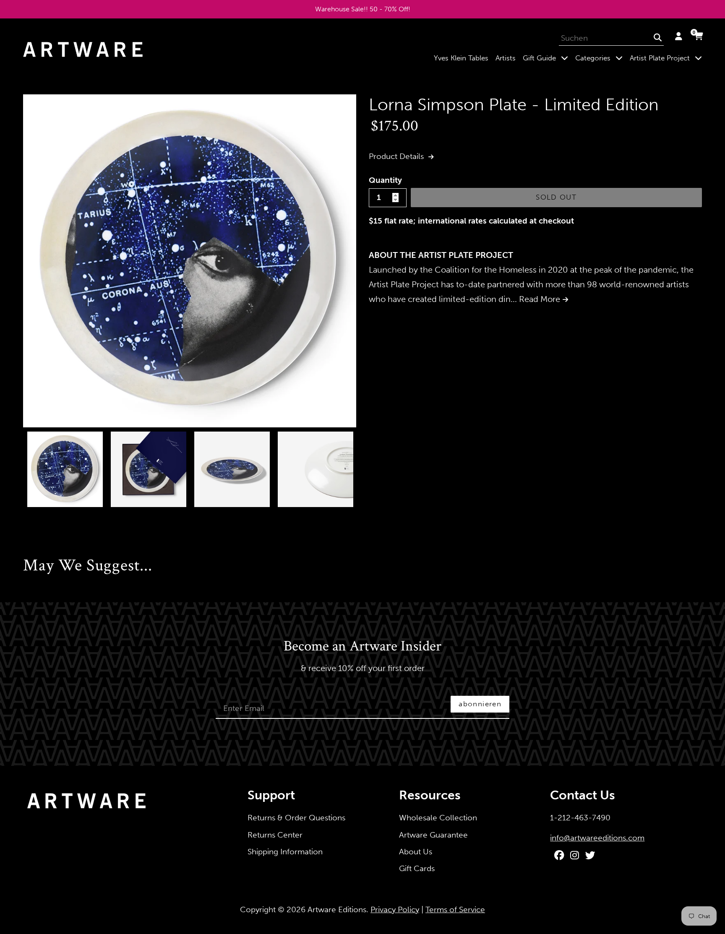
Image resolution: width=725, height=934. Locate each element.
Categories (600, 57)
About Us (415, 851)
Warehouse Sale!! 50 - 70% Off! (362, 9)
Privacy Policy (394, 909)
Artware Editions (337, 909)
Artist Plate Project (667, 57)
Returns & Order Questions (296, 817)
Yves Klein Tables (461, 58)
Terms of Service (455, 909)
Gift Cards (417, 868)
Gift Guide (547, 57)
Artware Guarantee (433, 835)
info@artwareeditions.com (597, 838)
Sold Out (556, 197)
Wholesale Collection (438, 817)
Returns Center (275, 835)
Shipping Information (285, 851)
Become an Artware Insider (362, 647)
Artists (506, 58)
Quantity (385, 180)
